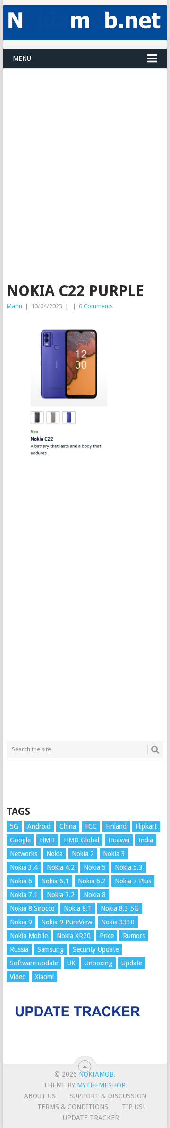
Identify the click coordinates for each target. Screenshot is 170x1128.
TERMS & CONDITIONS (72, 1107)
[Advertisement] (85, 154)
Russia (19, 949)
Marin (14, 306)
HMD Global (81, 840)
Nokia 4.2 (61, 867)
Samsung (50, 949)
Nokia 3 (114, 853)
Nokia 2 (83, 853)
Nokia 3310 (118, 922)
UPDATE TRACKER (91, 1117)
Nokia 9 (21, 922)
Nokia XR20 (74, 935)
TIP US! (133, 1107)
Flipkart (146, 826)
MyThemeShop (101, 1085)
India (145, 840)
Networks (23, 853)
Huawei (118, 840)
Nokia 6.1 (55, 881)
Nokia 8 (95, 894)
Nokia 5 (95, 867)
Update (131, 963)
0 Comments (96, 306)
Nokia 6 (21, 881)
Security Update (96, 949)
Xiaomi (44, 976)
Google (20, 840)
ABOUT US (40, 1096)
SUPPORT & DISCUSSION (107, 1096)
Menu (22, 58)
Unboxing (98, 963)
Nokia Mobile (29, 935)
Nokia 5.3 (129, 867)
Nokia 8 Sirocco (32, 908)
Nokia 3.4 (24, 867)
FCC (91, 826)
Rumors (134, 935)
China (68, 826)
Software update (34, 963)
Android (39, 826)
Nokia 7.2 (61, 894)
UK (71, 963)
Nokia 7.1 (24, 894)
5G (14, 826)
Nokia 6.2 (92, 881)
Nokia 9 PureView (66, 922)
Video (18, 976)
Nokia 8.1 (78, 908)
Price (107, 935)
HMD (47, 840)
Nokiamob (96, 1074)
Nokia (54, 853)
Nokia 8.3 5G (120, 908)
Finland (116, 826)
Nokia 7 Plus (133, 881)
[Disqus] (85, 604)
